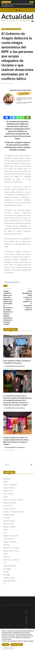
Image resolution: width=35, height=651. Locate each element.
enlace (31, 641)
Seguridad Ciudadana (9, 566)
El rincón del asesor (9, 509)
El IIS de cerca (7, 506)
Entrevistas (6, 518)
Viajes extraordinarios (9, 581)
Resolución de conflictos (10, 560)
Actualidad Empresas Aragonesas (15, 366)
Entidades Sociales (8, 515)
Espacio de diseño (9, 521)
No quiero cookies (16, 644)
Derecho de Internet (9, 503)
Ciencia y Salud (7, 491)
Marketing (6, 545)
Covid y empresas (8, 494)
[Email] (27, 117)
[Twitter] (13, 117)
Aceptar (6, 644)
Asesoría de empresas (10, 485)
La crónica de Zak (8, 539)
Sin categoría (7, 569)
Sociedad (6, 572)
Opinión (5, 554)
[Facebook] (6, 117)
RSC (4, 563)
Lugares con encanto (9, 542)
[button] (30, 2)
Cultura (5, 497)
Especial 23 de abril (9, 527)
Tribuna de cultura (9, 578)
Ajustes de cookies (8, 648)
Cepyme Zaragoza (8, 488)
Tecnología (6, 575)
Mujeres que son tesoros (11, 551)
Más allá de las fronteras (11, 548)
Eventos (5, 530)
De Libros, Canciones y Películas (13, 500)
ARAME (5, 482)
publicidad (6, 557)
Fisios (5, 533)
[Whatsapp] (20, 117)
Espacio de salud (8, 524)
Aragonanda (7, 479)
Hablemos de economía (10, 536)
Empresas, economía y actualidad (11, 29)
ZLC (4, 584)
